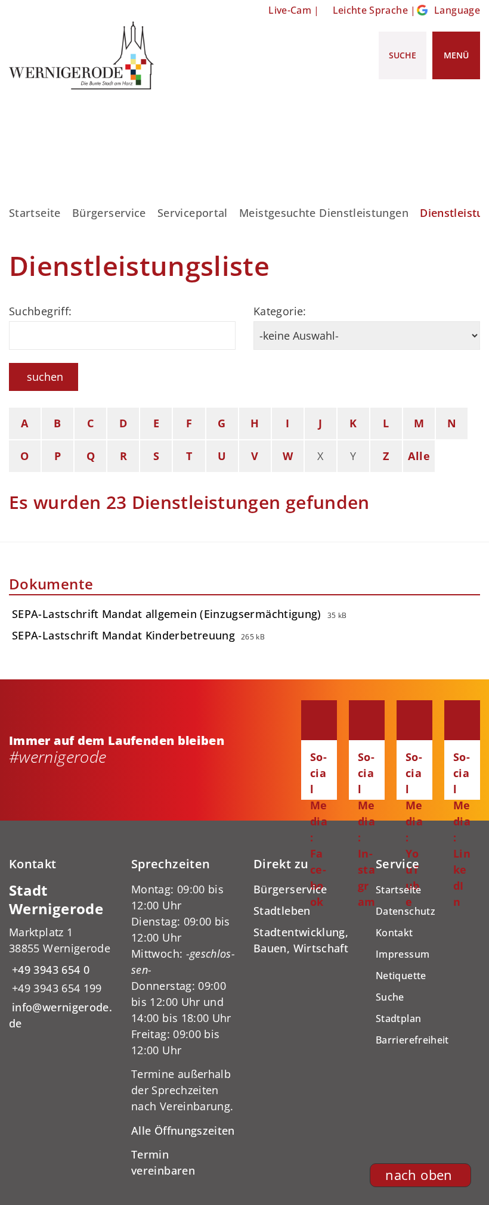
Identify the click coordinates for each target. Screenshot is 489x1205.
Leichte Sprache (370, 10)
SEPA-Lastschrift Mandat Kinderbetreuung (123, 635)
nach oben (418, 1175)
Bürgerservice (109, 213)
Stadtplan (398, 1018)
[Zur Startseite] (81, 55)
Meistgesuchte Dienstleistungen (323, 213)
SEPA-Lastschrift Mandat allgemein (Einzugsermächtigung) (166, 614)
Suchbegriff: (40, 311)
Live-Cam (289, 10)
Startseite (35, 213)
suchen (45, 376)
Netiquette (401, 975)
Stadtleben (282, 910)
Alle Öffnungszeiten (183, 1130)
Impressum (402, 954)
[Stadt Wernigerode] (61, 956)
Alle (418, 456)
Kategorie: (280, 311)
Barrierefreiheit (412, 1039)
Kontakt (394, 932)
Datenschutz (405, 911)
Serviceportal (192, 213)
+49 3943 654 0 (49, 969)
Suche (390, 997)
